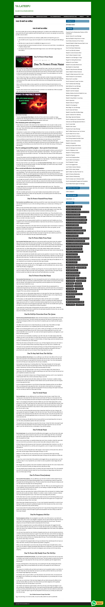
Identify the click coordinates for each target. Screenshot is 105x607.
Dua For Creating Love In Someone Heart (75, 119)
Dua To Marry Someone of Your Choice (75, 41)
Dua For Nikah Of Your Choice (73, 133)
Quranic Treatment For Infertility (73, 114)
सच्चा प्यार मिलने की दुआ (70, 304)
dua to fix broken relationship (74, 228)
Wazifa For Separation (71, 143)
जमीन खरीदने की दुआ (70, 283)
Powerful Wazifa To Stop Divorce (74, 251)
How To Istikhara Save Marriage (73, 84)
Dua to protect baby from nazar (24, 241)
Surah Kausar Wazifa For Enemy (73, 136)
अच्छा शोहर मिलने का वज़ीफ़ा (81, 267)
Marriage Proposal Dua (70, 16)
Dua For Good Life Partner (72, 110)
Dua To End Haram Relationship (73, 48)
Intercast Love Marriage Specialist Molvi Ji (75, 122)
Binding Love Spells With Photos (73, 145)
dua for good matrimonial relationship (76, 217)
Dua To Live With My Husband (73, 50)
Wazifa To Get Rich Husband (72, 91)
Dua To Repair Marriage (72, 235)
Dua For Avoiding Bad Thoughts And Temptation (77, 181)
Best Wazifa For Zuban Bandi (72, 67)
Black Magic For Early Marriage (74, 206)
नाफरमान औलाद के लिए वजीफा (71, 291)
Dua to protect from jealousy (23, 479)
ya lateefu (45, 60)
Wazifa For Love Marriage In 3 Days (74, 57)
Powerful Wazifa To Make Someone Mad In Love (77, 43)
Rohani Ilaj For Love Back (71, 79)
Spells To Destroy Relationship (73, 174)
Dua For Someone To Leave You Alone (74, 81)
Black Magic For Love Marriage (73, 107)
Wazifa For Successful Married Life (74, 64)
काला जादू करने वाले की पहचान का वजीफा (73, 273)
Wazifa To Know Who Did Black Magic (74, 112)
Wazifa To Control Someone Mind (73, 53)
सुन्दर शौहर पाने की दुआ (80, 304)
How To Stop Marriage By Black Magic (75, 241)
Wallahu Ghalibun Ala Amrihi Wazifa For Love (76, 93)
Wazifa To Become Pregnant (72, 103)
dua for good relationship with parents (76, 222)
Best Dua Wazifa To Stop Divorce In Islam (75, 38)
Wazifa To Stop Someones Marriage (74, 69)
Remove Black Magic (41, 16)
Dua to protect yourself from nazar (24, 202)
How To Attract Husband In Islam (73, 55)
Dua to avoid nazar (20, 396)
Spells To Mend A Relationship (73, 176)
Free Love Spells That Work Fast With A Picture (78, 238)
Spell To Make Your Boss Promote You (74, 172)
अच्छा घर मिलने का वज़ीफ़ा (71, 267)
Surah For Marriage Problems (72, 45)
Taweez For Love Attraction (73, 259)
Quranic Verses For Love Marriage (73, 36)
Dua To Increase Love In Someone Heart (75, 179)
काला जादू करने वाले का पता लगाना (72, 270)
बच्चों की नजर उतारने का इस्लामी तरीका (50, 597)
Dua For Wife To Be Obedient (72, 160)
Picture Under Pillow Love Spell (74, 249)
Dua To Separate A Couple (72, 162)
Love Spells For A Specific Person (74, 246)
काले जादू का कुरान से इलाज (81, 281)
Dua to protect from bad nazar (23, 279)
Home (16, 16)
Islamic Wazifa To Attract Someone (74, 72)
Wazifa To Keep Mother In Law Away (74, 98)
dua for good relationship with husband (76, 220)
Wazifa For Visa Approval (71, 105)
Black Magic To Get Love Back (73, 209)
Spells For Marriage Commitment (73, 148)
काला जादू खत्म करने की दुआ (81, 278)
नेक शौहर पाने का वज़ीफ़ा (70, 296)
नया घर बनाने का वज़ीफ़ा (79, 288)
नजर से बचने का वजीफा (30, 597)
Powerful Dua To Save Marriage (73, 129)
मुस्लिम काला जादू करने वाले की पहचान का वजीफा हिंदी (75, 302)
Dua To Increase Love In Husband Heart (76, 230)
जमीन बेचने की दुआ (78, 283)
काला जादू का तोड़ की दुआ (71, 278)
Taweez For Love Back (72, 262)
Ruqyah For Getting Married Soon (73, 60)
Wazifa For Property (70, 155)
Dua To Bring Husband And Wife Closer (75, 138)
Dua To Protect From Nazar (43, 57)
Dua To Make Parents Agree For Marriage (75, 183)
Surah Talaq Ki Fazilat (72, 254)
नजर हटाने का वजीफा (39, 597)
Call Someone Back (55, 16)
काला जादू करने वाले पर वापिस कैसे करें (73, 275)
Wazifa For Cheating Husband (72, 152)
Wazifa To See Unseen (71, 126)
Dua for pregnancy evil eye (22, 518)
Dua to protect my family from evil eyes (25, 556)
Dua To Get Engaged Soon (72, 164)
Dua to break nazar (21, 433)
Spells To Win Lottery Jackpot (72, 169)
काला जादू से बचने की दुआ (71, 281)
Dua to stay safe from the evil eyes (24, 357)
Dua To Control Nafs (70, 124)
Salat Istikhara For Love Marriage (73, 86)
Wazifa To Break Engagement (72, 95)
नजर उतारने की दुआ (21, 597)
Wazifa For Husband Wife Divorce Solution (77, 265)
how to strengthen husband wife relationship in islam (80, 243)
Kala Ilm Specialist (70, 100)
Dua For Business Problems (73, 214)
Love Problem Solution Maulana (73, 167)
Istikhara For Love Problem (72, 62)
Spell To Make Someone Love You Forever (75, 131)
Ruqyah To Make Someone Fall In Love (74, 74)
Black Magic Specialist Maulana (73, 117)
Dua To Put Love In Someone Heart (75, 233)
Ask (88, 16)
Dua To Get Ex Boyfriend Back (72, 157)
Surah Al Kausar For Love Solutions (74, 76)
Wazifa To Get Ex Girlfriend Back (73, 141)
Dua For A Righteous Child (72, 150)
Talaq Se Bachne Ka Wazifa (73, 257)
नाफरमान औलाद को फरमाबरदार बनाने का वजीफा (74, 294)
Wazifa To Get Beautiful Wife (72, 88)
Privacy (82, 16)
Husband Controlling (27, 16)
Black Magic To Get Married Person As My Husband (78, 212)
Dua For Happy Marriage (72, 225)
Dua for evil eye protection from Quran (25, 317)
